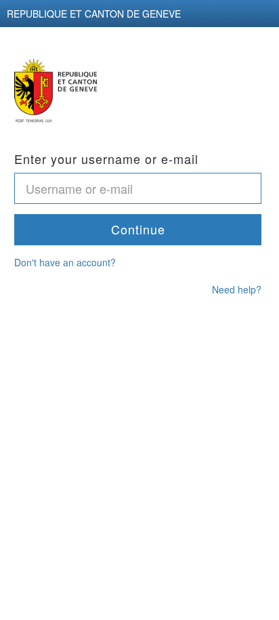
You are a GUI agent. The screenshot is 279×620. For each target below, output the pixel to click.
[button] (137, 229)
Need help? (236, 289)
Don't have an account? (65, 262)
